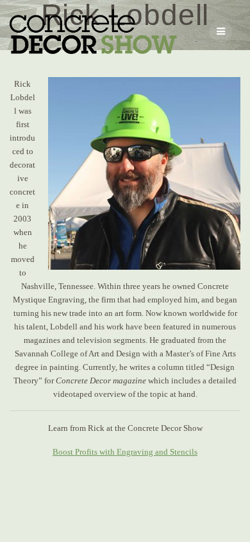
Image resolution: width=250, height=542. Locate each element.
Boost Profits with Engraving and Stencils (125, 452)
